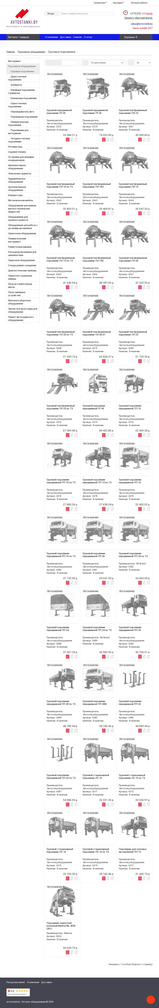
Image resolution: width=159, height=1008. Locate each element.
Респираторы (15, 146)
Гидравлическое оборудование (16, 180)
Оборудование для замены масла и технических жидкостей (22, 208)
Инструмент (14, 61)
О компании (51, 37)
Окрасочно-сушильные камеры (20, 277)
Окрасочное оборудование (22, 233)
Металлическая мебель (20, 200)
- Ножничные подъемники (22, 98)
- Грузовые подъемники (21, 71)
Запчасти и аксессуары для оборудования (22, 310)
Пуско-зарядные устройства (16, 294)
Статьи (88, 37)
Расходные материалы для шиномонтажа (22, 253)
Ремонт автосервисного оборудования (21, 318)
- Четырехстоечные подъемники (19, 140)
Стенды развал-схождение (22, 265)
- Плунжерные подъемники (23, 117)
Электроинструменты (19, 173)
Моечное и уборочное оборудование (19, 302)
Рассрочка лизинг (16, 982)
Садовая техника (17, 152)
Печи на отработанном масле (20, 285)
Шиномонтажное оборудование (17, 167)
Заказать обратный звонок (138, 18)
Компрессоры (15, 195)
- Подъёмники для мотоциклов (18, 132)
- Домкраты (15, 85)
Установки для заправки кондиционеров (21, 158)
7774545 (141, 13)
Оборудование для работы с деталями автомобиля (23, 227)
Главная (77, 37)
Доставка (65, 37)
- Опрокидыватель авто (21, 111)
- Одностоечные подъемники (17, 105)
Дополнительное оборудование (17, 188)
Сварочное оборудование (21, 260)
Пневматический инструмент (17, 240)
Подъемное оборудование (31, 52)
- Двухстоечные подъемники (17, 78)
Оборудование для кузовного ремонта (18, 218)
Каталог (18, 37)
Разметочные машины (20, 247)
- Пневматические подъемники (18, 123)
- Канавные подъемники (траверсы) (21, 91)
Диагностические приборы (22, 270)
